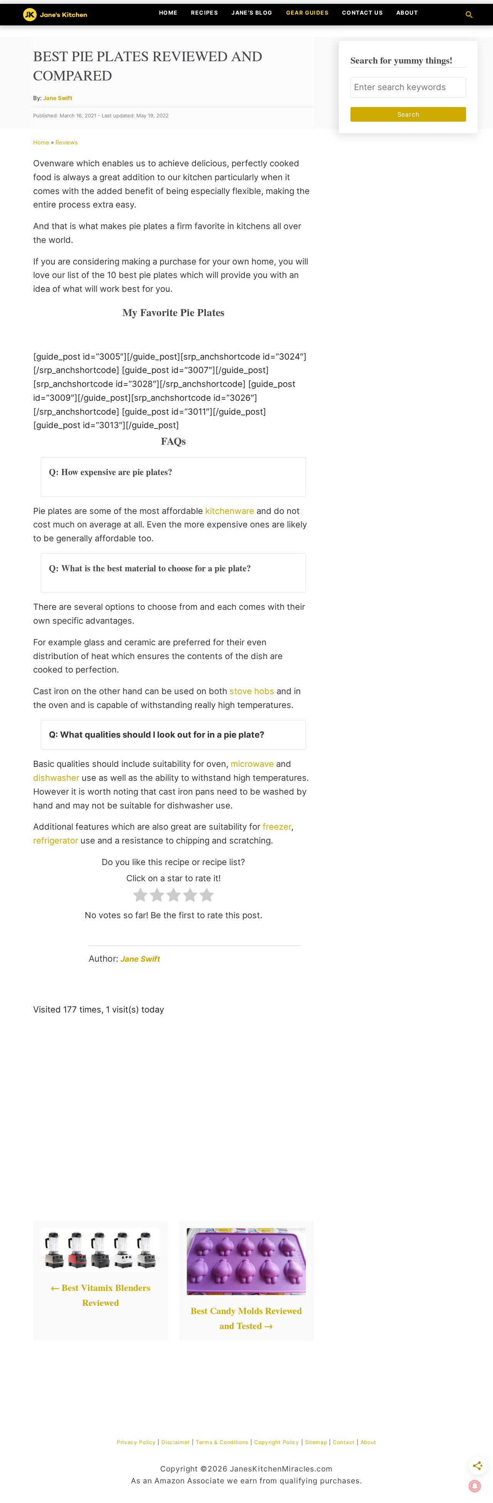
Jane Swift (57, 98)
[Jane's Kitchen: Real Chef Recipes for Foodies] (68, 14)
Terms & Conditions (222, 1442)
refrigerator (56, 840)
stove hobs (253, 691)
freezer (277, 827)
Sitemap (316, 1442)
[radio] (140, 897)
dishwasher (57, 778)
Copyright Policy (276, 1442)
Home (41, 142)
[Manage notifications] (475, 1486)
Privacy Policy (136, 1442)
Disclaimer (175, 1442)
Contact (344, 1442)
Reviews (66, 142)
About (368, 1442)
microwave (253, 764)
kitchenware (231, 511)
